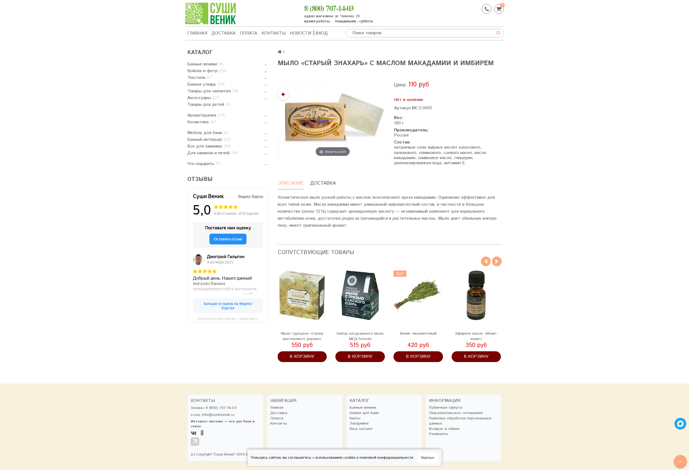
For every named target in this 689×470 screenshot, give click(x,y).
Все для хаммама (208, 146)
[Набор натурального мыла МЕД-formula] (360, 295)
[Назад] (283, 94)
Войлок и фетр (207, 71)
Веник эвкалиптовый (418, 333)
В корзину (302, 356)
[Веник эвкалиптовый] (418, 295)
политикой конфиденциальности (386, 457)
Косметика (202, 122)
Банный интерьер (209, 139)
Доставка (223, 33)
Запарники (359, 423)
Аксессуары (203, 98)
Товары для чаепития (212, 91)
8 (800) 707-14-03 (328, 7)
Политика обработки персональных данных (460, 421)
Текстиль (199, 78)
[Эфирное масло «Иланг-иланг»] (476, 295)
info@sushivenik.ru (218, 415)
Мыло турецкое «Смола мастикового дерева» (302, 336)
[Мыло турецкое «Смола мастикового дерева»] (302, 295)
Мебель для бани (207, 133)
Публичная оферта (445, 407)
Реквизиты (438, 434)
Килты (355, 418)
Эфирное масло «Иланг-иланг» (476, 336)
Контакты (274, 33)
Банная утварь (206, 84)
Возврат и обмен (444, 429)
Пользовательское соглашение (456, 413)
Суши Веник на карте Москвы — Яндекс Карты (227, 318)
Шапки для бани (364, 413)
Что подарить (203, 164)
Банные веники (205, 64)
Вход (321, 33)
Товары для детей (208, 104)
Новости (300, 33)
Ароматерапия (206, 115)
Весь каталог (361, 429)
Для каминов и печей (212, 153)
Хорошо (427, 457)
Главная (197, 33)
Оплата (248, 33)
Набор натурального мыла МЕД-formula (360, 336)
